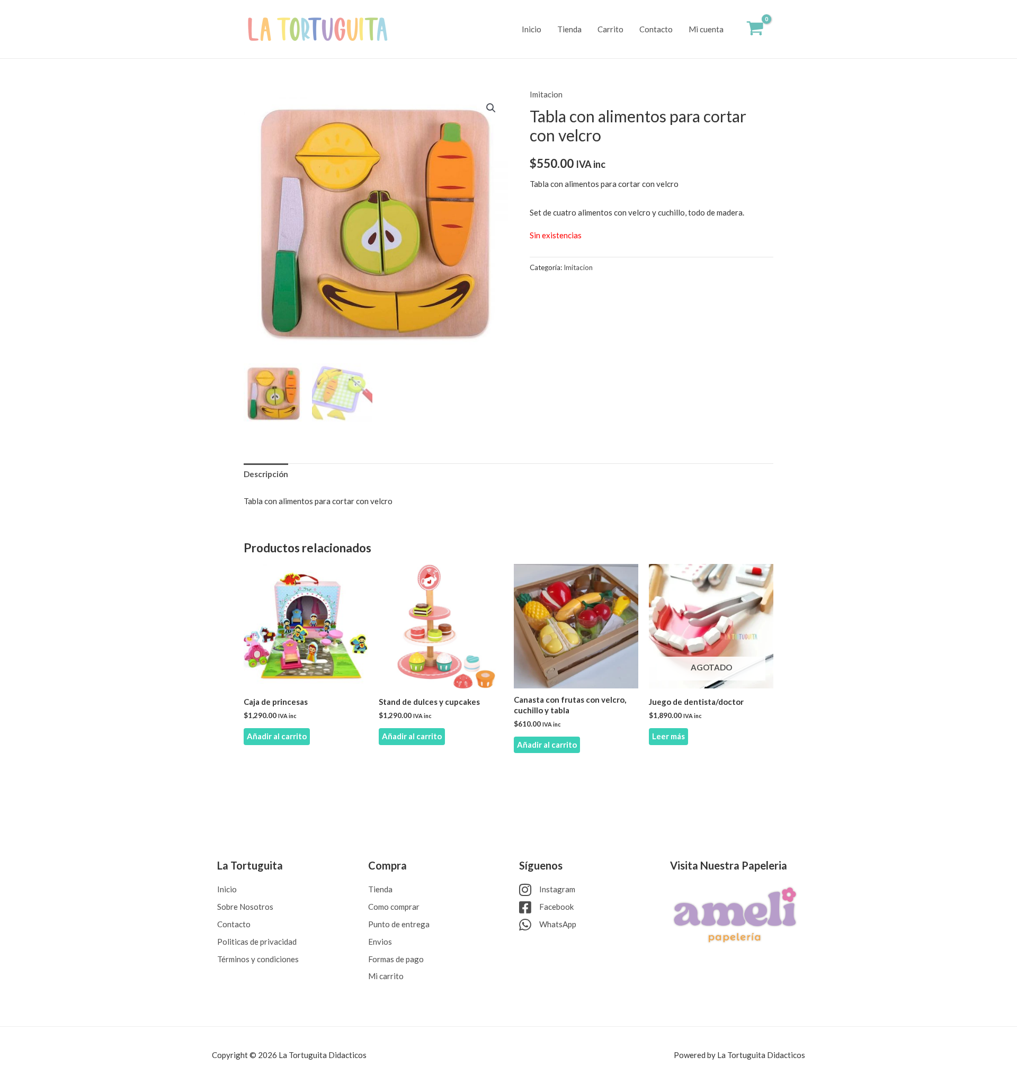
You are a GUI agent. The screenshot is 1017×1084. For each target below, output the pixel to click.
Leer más (668, 736)
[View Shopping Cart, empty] (755, 29)
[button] (491, 108)
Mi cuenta (706, 29)
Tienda (569, 29)
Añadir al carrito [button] (277, 736)
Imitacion (546, 94)
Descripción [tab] (266, 474)
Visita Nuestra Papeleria (728, 865)
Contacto (656, 29)
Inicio (531, 29)
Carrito (610, 29)
